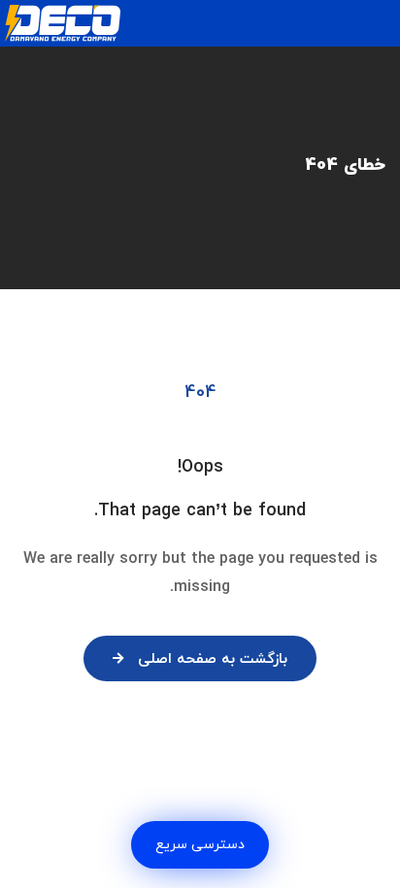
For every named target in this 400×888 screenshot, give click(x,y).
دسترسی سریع (200, 845)
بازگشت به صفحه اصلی (212, 659)
